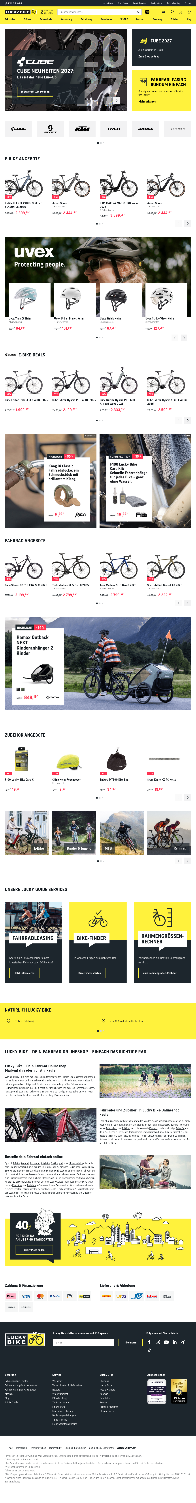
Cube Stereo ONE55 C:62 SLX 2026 (26, 585)
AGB (11, 1447)
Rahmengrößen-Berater (16, 1381)
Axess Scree (59, 203)
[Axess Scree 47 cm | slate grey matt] (74, 182)
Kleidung (153, 1128)
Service (188, 3)
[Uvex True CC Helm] (30, 298)
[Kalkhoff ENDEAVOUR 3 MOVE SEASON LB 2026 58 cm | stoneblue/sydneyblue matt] (27, 182)
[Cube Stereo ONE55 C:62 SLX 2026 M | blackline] (27, 564)
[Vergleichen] (163, 12)
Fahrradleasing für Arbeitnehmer (21, 1385)
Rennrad (25, 1163)
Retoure (56, 1389)
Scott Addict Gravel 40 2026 (164, 585)
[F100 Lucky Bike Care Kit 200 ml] (27, 758)
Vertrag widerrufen (126, 1447)
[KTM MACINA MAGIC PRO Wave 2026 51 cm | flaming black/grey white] (122, 182)
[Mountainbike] (122, 833)
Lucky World (156, 3)
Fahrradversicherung (62, 1411)
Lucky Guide (107, 3)
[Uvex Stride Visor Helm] (166, 298)
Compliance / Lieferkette (101, 1447)
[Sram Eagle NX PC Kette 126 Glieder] (169, 758)
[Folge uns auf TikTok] (149, 1350)
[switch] (186, 1491)
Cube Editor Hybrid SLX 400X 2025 (26, 400)
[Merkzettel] (172, 12)
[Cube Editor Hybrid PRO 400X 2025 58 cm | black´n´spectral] (74, 379)
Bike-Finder (123, 3)
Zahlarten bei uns (61, 1402)
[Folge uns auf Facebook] (149, 1342)
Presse (103, 1402)
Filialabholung (59, 1398)
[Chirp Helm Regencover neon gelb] (74, 758)
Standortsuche (107, 1411)
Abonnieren (130, 1342)
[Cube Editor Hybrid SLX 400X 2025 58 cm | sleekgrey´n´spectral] (27, 379)
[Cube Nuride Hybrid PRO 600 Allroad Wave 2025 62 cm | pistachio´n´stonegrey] (122, 379)
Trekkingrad (57, 1163)
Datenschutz (55, 1447)
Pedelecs (31, 1185)
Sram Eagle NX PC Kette (161, 779)
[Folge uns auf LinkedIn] (175, 1342)
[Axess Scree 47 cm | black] (169, 182)
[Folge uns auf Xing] (183, 1342)
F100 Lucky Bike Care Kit (20, 779)
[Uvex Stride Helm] (121, 298)
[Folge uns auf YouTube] (166, 1342)
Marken (9, 1394)
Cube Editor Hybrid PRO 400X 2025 (74, 400)
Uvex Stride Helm (110, 318)
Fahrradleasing (173, 3)
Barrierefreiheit (38, 1447)
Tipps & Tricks (59, 1419)
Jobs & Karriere (139, 3)
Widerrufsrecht (60, 1394)
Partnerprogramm (109, 1406)
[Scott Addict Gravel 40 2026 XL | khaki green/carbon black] (169, 564)
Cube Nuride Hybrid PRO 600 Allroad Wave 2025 (117, 401)
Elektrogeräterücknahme (64, 1424)
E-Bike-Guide (11, 1402)
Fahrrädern (111, 1128)
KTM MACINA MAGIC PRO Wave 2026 (119, 205)
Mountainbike (76, 1163)
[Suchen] (139, 12)
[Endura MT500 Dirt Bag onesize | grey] (122, 758)
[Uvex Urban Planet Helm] (75, 298)
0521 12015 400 (14, 3)
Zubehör (180, 1128)
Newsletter (105, 1398)
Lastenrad (35, 1163)
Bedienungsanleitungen (64, 1415)
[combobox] (99, 12)
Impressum (22, 1447)
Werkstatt (57, 1381)
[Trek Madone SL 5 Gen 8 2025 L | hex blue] (122, 564)
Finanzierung (58, 1406)
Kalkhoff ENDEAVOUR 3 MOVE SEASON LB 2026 (23, 205)
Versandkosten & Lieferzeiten (67, 1385)
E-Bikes (126, 1128)
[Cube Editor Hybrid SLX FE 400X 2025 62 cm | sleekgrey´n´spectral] (169, 379)
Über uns (104, 1381)
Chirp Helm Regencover (66, 779)
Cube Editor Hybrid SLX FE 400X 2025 (167, 401)
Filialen (65, 1076)
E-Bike (16, 1163)
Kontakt (104, 1394)
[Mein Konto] (181, 12)
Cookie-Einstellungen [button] (75, 1447)
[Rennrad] (169, 833)
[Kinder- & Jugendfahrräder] (74, 833)
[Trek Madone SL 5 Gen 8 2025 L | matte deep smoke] (74, 564)
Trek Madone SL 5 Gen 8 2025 (70, 585)
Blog (7, 1398)
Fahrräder (17, 1185)
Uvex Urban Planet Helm (69, 318)
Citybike (45, 1163)
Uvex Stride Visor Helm (159, 318)
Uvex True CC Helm (20, 318)
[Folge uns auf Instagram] (158, 1342)
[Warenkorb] (189, 12)
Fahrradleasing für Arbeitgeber (20, 1389)
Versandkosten (50, 1455)
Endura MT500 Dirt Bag (114, 779)
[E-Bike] (27, 833)
